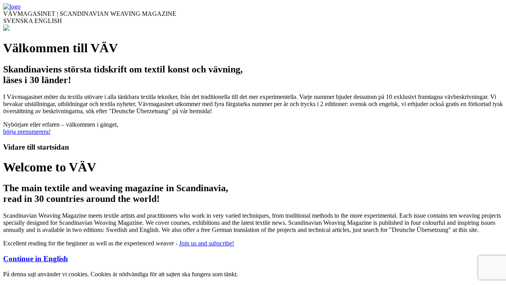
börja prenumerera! (27, 131)
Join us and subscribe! (206, 243)
